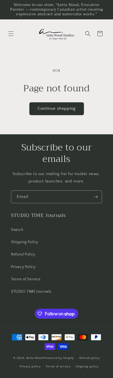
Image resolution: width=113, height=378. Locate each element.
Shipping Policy (24, 242)
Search (17, 230)
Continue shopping (57, 108)
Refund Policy (23, 254)
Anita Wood (35, 358)
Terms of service (58, 366)
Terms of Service (26, 279)
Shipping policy (87, 366)
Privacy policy (30, 366)
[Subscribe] (96, 196)
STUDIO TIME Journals (31, 291)
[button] (11, 34)
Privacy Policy (23, 267)
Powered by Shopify (59, 358)
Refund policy (89, 358)
